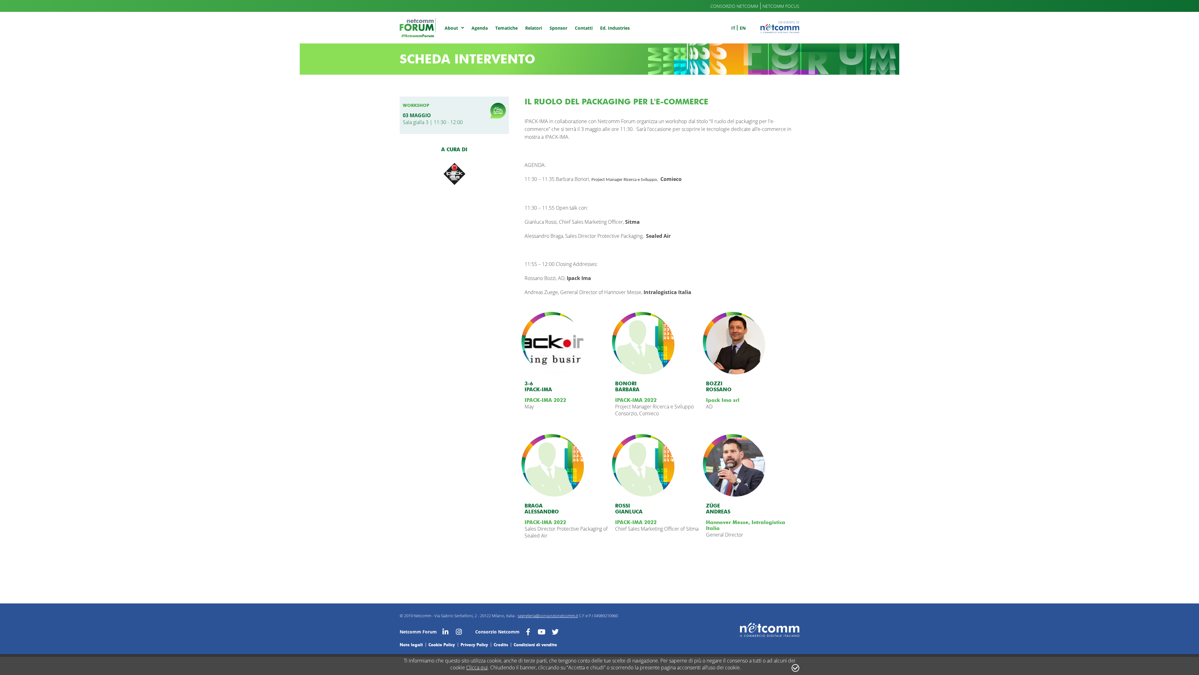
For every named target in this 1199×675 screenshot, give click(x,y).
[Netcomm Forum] (418, 27)
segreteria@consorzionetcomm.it (548, 615)
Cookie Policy (441, 644)
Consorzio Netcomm (734, 6)
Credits (501, 644)
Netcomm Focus (780, 6)
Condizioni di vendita (535, 644)
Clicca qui (477, 667)
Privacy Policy (474, 644)
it (733, 28)
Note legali (411, 644)
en (743, 28)
